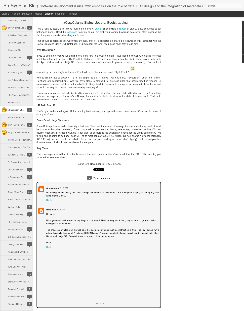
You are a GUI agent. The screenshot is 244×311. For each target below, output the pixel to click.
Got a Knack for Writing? (19, 65)
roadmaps (72, 32)
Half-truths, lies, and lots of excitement (25, 259)
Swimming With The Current (20, 147)
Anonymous (52, 187)
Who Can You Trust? (17, 266)
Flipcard (15, 13)
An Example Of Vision (18, 251)
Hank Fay (50, 209)
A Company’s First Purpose (20, 177)
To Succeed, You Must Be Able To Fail (25, 162)
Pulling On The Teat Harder (20, 139)
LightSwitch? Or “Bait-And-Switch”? (24, 281)
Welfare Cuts (14, 206)
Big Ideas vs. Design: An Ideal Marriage (26, 236)
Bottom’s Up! (14, 102)
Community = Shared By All (20, 20)
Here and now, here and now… (22, 274)
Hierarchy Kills (14, 50)
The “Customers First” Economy (22, 94)
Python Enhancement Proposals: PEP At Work (29, 184)
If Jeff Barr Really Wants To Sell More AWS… (28, 35)
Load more (99, 302)
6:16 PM (60, 209)
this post (121, 28)
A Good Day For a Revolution (21, 72)
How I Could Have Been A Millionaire (25, 124)
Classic (5, 13)
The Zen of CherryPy (17, 169)
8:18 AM (63, 187)
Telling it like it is (15, 244)
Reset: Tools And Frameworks (21, 192)
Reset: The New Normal (19, 199)
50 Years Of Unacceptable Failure (23, 87)
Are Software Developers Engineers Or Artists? (29, 79)
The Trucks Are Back (17, 221)
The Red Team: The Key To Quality (23, 57)
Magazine (27, 13)
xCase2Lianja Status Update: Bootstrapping (95, 22)
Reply (48, 199)
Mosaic (38, 13)
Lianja (97, 28)
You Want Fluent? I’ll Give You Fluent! (25, 304)
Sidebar (49, 13)
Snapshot (60, 13)
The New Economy (16, 42)
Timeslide (72, 13)
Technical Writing (16, 214)
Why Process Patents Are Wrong (22, 132)
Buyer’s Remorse (16, 117)
